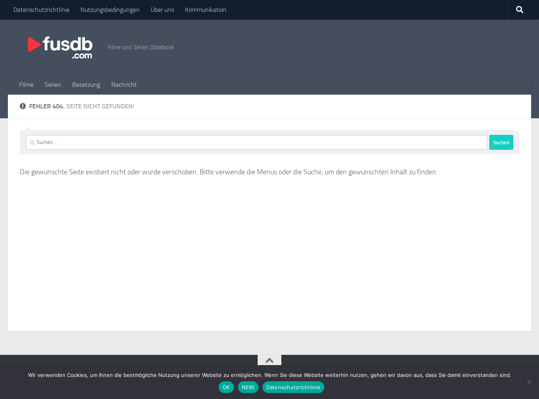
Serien (53, 84)
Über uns (162, 9)
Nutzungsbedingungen (110, 9)
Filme (26, 84)
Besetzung (86, 84)
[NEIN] (529, 382)
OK (226, 387)
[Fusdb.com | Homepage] (59, 47)
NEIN (248, 387)
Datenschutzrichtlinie (41, 9)
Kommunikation (205, 9)
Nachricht (124, 84)
